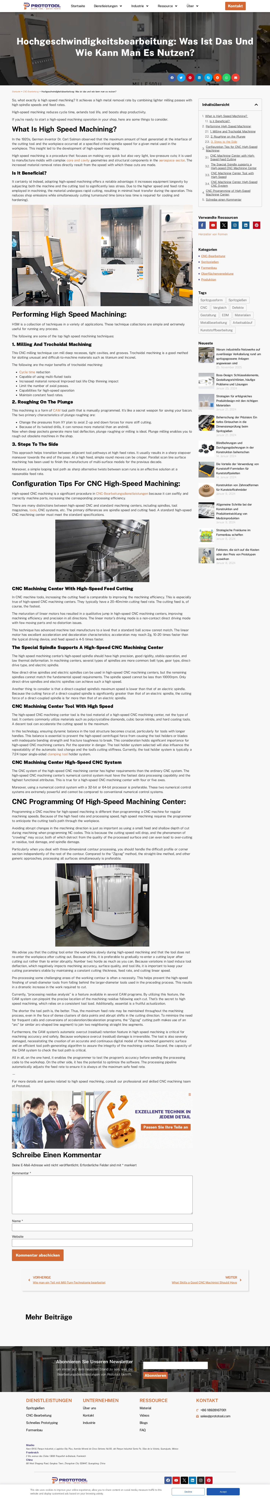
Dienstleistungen (105, 6)
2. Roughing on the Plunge (228, 136)
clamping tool (58, 754)
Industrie (137, 6)
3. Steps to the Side (224, 141)
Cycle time (27, 372)
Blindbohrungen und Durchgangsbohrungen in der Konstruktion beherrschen (235, 447)
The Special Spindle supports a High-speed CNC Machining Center (234, 166)
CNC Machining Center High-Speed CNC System (234, 183)
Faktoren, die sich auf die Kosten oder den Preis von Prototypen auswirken (237, 554)
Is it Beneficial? (220, 121)
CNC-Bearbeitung (31, 91)
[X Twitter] (224, 225)
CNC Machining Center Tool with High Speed (232, 175)
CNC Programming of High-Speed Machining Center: (228, 192)
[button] (172, 77)
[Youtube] (213, 225)
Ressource (165, 6)
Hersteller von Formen (213, 234)
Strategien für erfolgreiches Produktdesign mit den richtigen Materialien (237, 400)
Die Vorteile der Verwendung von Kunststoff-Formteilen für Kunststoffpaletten (237, 468)
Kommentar (21, 1173)
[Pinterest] (256, 225)
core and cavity (78, 160)
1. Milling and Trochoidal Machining (233, 131)
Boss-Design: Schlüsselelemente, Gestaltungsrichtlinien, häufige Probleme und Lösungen (237, 379)
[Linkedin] (245, 225)
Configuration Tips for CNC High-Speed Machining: (231, 148)
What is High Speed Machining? (226, 116)
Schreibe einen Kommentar (223, 199)
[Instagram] (235, 225)
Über (190, 6)
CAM (56, 410)
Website (18, 1236)
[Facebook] (168, 1480)
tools (33, 510)
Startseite (78, 6)
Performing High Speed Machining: (228, 126)
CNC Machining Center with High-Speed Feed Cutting (232, 157)
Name (17, 1221)
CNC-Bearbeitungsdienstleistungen (122, 493)
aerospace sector (172, 160)
